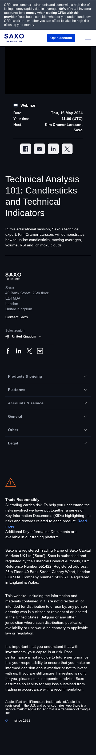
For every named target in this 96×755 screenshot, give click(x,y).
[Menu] (87, 38)
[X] (67, 149)
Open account (61, 38)
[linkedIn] (53, 149)
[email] (39, 149)
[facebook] (25, 149)
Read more (40, 526)
